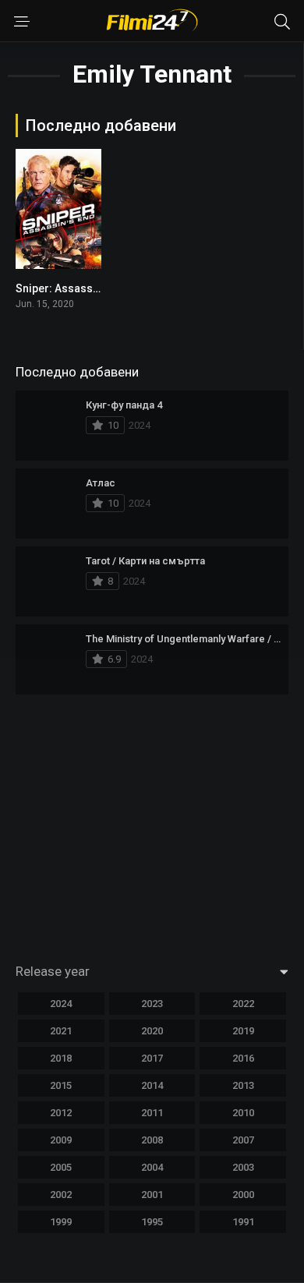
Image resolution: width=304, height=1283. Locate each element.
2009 (61, 1140)
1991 (243, 1222)
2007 (243, 1140)
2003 (243, 1167)
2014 (152, 1085)
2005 (61, 1167)
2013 (243, 1085)
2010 (243, 1113)
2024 (61, 1003)
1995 (152, 1222)
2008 (152, 1140)
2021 (61, 1031)
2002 (61, 1194)
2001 (152, 1194)
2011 (152, 1113)
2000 (243, 1194)
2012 (61, 1113)
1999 (61, 1222)
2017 (152, 1058)
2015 (61, 1085)
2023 (152, 1003)
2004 (152, 1167)
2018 (61, 1058)
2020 (152, 1031)
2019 (243, 1031)
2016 (243, 1058)
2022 (243, 1003)
